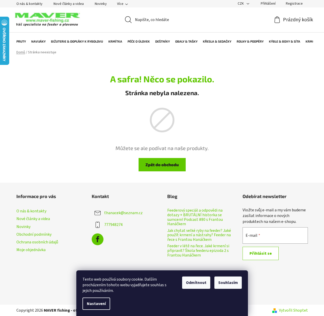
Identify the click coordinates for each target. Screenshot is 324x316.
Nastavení (96, 304)
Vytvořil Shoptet (293, 310)
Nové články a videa (69, 3)
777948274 (113, 225)
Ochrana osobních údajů (37, 242)
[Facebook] (97, 239)
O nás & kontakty (29, 3)
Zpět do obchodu (162, 164)
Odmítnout (196, 282)
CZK (241, 3)
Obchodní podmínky (33, 234)
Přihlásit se (260, 253)
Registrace (294, 3)
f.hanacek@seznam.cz (123, 213)
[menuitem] (18, 41)
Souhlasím (228, 282)
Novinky (101, 3)
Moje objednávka (31, 250)
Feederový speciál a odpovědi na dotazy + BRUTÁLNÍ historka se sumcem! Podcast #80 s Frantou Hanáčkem (195, 217)
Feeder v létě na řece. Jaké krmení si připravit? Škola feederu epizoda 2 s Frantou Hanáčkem (198, 251)
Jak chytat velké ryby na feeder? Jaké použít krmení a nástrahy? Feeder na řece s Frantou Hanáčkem (199, 235)
